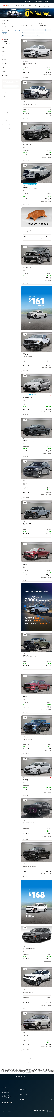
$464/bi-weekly (47, 961)
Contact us (4, 1087)
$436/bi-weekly (47, 115)
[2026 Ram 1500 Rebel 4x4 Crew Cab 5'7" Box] (36, 90)
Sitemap (9, 1111)
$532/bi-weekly (47, 836)
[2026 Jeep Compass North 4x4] (36, 469)
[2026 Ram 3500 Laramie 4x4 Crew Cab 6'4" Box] (36, 173)
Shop (17, 5)
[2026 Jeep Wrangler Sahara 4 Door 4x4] (36, 255)
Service (22, 5)
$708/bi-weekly (47, 201)
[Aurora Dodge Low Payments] (36, 308)
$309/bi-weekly (47, 1005)
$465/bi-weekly (47, 577)
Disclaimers (4, 1110)
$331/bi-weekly (47, 792)
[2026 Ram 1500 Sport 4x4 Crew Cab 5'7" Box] (36, 49)
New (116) (6, 39)
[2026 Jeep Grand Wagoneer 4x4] (36, 808)
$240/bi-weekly (47, 494)
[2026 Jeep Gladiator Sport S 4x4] (36, 510)
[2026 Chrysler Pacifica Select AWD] (36, 383)
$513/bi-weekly (47, 74)
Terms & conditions (14, 1110)
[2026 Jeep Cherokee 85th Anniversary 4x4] (36, 977)
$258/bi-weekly (47, 1046)
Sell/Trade (28, 5)
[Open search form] (51, 5)
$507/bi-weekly (47, 750)
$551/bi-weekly (47, 453)
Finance (35, 5)
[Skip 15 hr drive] (36, 607)
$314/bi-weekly (47, 157)
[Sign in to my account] (51, 1)
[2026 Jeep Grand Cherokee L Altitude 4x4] (36, 935)
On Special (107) (7, 43)
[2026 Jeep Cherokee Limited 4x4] (36, 132)
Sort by (40, 23)
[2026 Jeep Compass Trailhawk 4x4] (36, 1021)
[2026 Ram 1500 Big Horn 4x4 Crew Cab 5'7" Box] (36, 552)
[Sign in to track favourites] (50, 41)
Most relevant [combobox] (43, 25)
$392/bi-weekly (47, 280)
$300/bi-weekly (47, 411)
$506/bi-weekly (47, 239)
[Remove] (5, 33)
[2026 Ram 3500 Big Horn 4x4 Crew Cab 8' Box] (36, 852)
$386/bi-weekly (47, 536)
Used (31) (6, 41)
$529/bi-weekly (47, 709)
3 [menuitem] (35, 1058)
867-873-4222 (5, 1092)
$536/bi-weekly (47, 367)
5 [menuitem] (40, 1058)
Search (3, 23)
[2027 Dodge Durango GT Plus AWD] (36, 217)
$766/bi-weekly (47, 873)
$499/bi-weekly (47, 668)
